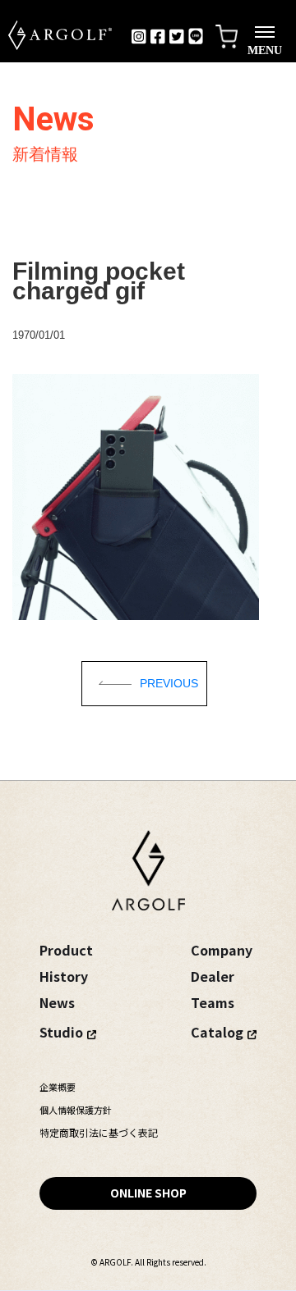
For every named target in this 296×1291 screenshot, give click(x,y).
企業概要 (57, 1086)
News (57, 1002)
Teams (212, 1002)
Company (221, 950)
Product (66, 950)
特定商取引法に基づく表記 (98, 1132)
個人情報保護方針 (75, 1109)
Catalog (217, 1032)
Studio (61, 1032)
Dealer (212, 976)
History (63, 976)
